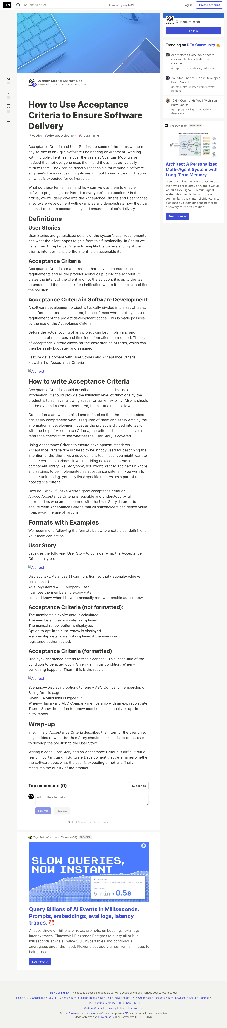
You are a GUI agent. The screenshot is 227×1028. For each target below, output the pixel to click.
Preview (61, 811)
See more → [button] (40, 961)
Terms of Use (135, 1008)
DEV (126, 1013)
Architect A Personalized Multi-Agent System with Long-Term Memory (192, 169)
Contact (204, 997)
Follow (193, 31)
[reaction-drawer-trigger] (8, 80)
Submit (43, 811)
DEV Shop (125, 1002)
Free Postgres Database (102, 1002)
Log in (188, 5)
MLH (137, 1002)
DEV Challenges (36, 997)
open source (91, 1013)
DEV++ (52, 997)
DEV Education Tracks (84, 997)
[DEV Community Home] (7, 5)
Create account (209, 5)
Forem (72, 1013)
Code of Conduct (78, 822)
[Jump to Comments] (8, 94)
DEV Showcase (177, 997)
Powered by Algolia (120, 5)
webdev (36, 135)
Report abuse (101, 822)
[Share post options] (8, 133)
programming (89, 135)
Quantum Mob (47, 81)
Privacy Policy (116, 1008)
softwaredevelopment (60, 135)
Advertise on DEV (125, 997)
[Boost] (8, 120)
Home (19, 997)
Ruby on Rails (106, 1016)
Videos (64, 997)
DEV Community (201, 45)
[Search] (18, 5)
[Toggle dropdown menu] (155, 837)
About (192, 997)
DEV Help (105, 997)
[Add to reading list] (8, 108)
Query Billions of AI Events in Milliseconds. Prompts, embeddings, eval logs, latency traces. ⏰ (84, 916)
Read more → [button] (177, 216)
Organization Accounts (151, 997)
